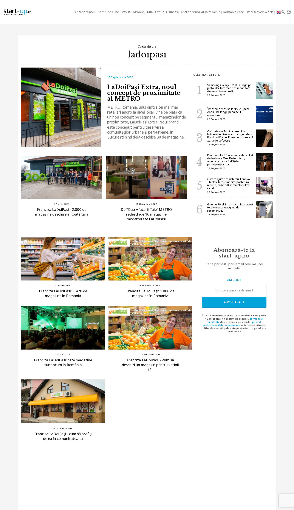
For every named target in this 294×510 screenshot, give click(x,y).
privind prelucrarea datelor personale (232, 323)
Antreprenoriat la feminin (200, 12)
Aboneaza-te (234, 302)
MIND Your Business (162, 12)
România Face (233, 12)
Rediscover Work (260, 12)
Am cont (234, 280)
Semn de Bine (108, 12)
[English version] (279, 11)
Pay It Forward (133, 12)
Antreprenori (84, 12)
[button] (283, 11)
